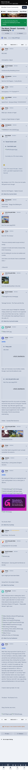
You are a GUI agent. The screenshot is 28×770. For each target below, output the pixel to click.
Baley (5, 38)
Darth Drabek (9, 65)
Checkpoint (8, 76)
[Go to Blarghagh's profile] (2, 327)
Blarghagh (8, 327)
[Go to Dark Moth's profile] (2, 136)
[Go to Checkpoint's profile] (2, 77)
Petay (6, 48)
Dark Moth (8, 135)
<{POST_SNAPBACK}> (19, 356)
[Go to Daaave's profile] (2, 458)
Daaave (7, 458)
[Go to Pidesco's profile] (2, 531)
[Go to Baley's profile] (2, 38)
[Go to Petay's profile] (2, 49)
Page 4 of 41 (13, 44)
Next (22, 44)
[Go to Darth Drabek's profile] (2, 66)
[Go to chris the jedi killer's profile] (2, 213)
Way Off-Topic (16, 38)
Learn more (3, 2)
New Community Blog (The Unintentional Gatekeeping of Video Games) (11, 22)
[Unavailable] (5, 217)
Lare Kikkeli (8, 97)
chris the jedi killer (10, 212)
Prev (5, 44)
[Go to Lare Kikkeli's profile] (2, 98)
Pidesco (7, 530)
